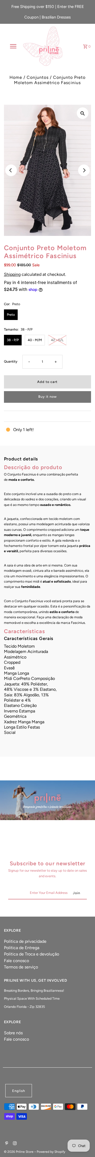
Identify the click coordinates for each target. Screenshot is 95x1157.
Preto (11, 315)
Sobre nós (13, 1032)
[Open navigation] (13, 46)
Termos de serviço (21, 966)
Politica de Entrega (21, 947)
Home (16, 77)
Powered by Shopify (51, 1152)
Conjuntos (38, 77)
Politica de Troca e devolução (31, 954)
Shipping (12, 274)
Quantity (10, 361)
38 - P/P (13, 340)
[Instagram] (14, 1143)
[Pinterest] (6, 1143)
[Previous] (11, 170)
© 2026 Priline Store (19, 1152)
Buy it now (47, 397)
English (18, 1091)
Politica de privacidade (25, 941)
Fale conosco (16, 960)
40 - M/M (35, 340)
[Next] (84, 170)
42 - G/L (57, 340)
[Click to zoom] (82, 113)
